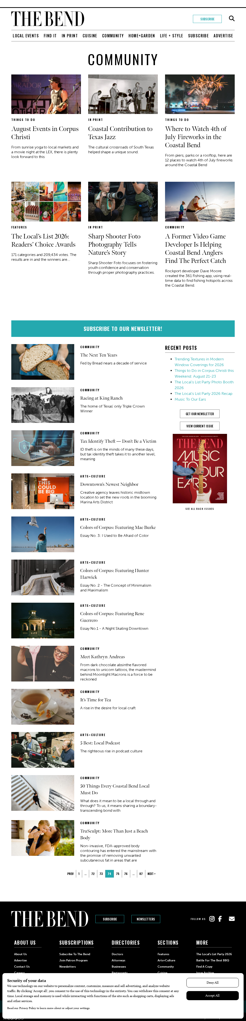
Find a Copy (204, 966)
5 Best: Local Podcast (100, 743)
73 (101, 874)
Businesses (119, 966)
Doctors (117, 954)
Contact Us (22, 966)
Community (113, 36)
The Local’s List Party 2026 (214, 954)
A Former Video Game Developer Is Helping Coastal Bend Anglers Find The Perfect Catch (195, 249)
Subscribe (207, 19)
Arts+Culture (92, 476)
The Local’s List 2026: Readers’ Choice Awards (43, 241)
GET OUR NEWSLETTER (200, 413)
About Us (20, 954)
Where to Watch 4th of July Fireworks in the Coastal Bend (195, 137)
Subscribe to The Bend (74, 954)
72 (93, 874)
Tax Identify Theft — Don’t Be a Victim (118, 441)
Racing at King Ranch (101, 398)
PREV (70, 874)
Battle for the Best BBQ (212, 960)
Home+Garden (142, 36)
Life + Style (171, 36)
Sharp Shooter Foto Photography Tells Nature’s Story (114, 245)
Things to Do (23, 120)
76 (126, 874)
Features (19, 227)
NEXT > (151, 874)
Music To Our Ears (190, 399)
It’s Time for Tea (95, 700)
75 (117, 874)
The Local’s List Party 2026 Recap (203, 393)
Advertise (223, 36)
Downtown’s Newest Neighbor (109, 484)
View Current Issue (199, 426)
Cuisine (90, 36)
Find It (50, 36)
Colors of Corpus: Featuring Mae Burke (118, 527)
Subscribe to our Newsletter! (123, 328)
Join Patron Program (73, 960)
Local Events (26, 36)
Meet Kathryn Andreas (102, 657)
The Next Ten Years (98, 355)
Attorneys (118, 960)
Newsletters (146, 919)
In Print (70, 36)
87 (141, 874)
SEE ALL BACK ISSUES (199, 508)
